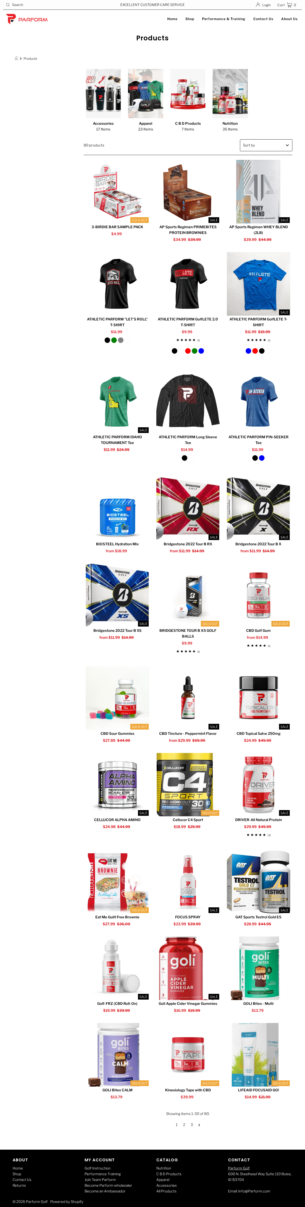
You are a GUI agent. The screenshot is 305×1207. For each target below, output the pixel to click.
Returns (19, 1185)
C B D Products (169, 1174)
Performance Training (103, 1174)
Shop (189, 19)
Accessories (166, 1185)
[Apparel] (145, 93)
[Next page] (199, 1124)
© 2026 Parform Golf (30, 1202)
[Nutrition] (230, 93)
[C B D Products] (188, 93)
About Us (289, 19)
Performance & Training (223, 19)
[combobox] (52, 5)
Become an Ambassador (105, 1191)
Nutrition (163, 1168)
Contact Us (263, 19)
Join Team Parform (100, 1180)
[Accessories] (103, 93)
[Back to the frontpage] (17, 58)
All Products (166, 1191)
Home (172, 19)
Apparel (162, 1180)
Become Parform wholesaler (108, 1185)
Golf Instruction (98, 1168)
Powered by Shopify (66, 1202)
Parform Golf (239, 1168)
